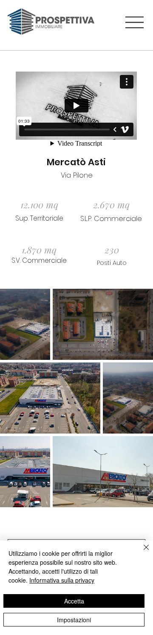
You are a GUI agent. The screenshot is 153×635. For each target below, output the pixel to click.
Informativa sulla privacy (61, 580)
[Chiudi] (141, 552)
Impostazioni (74, 619)
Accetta (74, 601)
